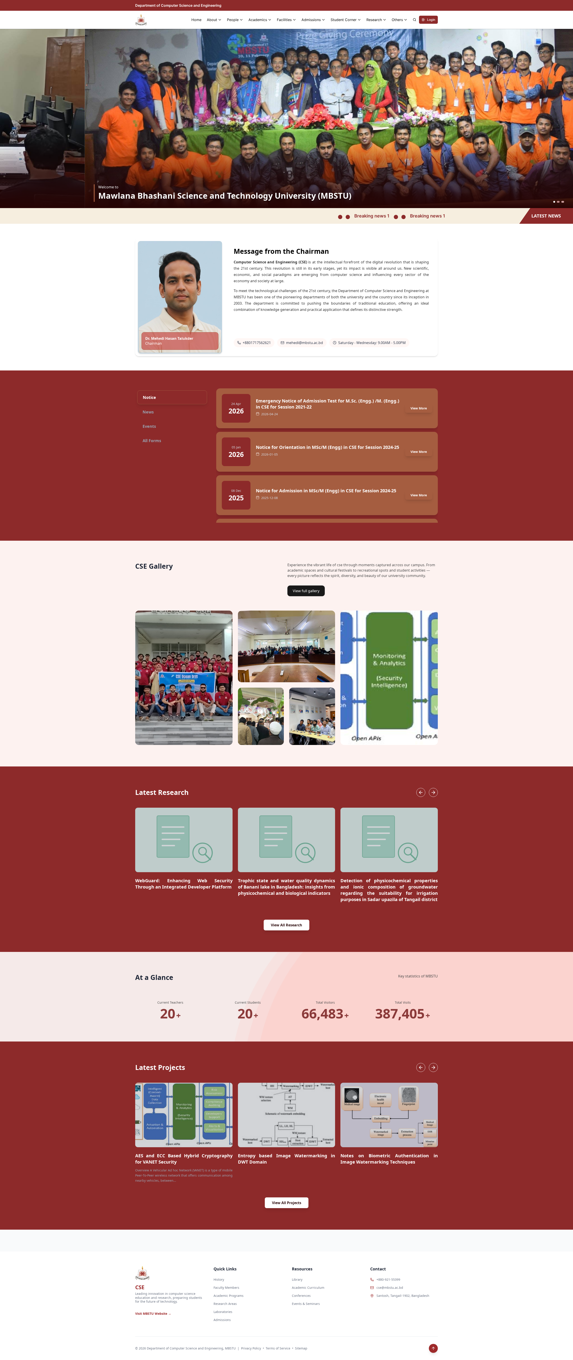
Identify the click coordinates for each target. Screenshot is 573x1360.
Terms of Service (278, 1348)
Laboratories (223, 1312)
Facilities (284, 19)
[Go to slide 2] (559, 202)
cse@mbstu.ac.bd (389, 1287)
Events (149, 426)
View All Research (286, 925)
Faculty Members (226, 1287)
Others (397, 19)
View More (419, 408)
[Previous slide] (420, 792)
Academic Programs (229, 1295)
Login (431, 20)
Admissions (311, 19)
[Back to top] (433, 1348)
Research (374, 19)
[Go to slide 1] (555, 202)
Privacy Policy (251, 1348)
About (212, 19)
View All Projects (286, 1202)
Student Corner (344, 19)
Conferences (301, 1295)
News (148, 412)
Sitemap (301, 1348)
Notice (149, 397)
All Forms (152, 440)
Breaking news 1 (238, 216)
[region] (286, 856)
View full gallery (306, 590)
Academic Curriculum (308, 1287)
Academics (257, 19)
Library (297, 1279)
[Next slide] (433, 792)
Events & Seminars (306, 1304)
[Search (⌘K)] (414, 19)
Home (196, 19)
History (219, 1279)
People (233, 19)
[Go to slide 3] (563, 202)
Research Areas (225, 1304)
